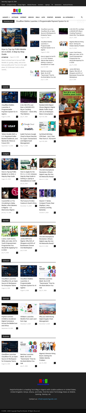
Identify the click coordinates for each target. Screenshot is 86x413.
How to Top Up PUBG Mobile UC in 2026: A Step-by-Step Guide (14, 51)
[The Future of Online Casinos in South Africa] (28, 193)
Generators (58, 4)
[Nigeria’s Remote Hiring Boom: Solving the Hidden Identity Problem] (63, 43)
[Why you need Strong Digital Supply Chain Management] (47, 308)
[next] (82, 21)
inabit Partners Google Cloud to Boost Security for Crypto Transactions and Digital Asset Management (28, 138)
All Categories (68, 17)
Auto (43, 17)
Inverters (40, 4)
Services (31, 17)
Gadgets (5, 17)
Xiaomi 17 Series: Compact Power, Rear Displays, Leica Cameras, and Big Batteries (46, 205)
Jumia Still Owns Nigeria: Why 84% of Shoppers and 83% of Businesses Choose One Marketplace (77, 73)
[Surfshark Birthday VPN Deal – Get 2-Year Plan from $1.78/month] (47, 126)
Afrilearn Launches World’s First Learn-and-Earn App (28, 319)
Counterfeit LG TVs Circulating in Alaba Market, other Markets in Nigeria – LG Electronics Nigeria (9, 205)
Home (3, 4)
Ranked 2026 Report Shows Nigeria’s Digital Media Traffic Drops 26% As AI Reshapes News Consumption (47, 109)
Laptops (47, 4)
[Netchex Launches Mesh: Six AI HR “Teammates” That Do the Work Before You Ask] (34, 73)
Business (58, 17)
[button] (81, 17)
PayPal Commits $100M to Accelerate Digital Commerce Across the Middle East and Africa (9, 321)
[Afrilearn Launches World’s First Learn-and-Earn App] (28, 308)
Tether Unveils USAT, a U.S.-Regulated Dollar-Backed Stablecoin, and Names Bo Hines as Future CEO (10, 138)
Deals (38, 17)
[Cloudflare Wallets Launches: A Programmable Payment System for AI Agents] (34, 44)
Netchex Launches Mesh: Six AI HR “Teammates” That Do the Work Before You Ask (46, 283)
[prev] (78, 21)
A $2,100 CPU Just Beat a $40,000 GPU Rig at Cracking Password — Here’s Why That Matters (28, 109)
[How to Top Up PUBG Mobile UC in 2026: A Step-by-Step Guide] (14, 37)
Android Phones (68, 4)
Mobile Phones (31, 4)
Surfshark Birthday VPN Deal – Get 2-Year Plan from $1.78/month (47, 136)
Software (15, 17)
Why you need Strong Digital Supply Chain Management (46, 319)
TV (52, 4)
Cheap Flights (22, 4)
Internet (23, 17)
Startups (50, 17)
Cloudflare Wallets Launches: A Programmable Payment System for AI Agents (48, 46)
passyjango (5, 57)
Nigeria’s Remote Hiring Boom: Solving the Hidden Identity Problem (77, 44)
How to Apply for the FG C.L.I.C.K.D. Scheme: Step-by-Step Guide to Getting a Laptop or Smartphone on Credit (48, 60)
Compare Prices (11, 4)
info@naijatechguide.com (47, 399)
